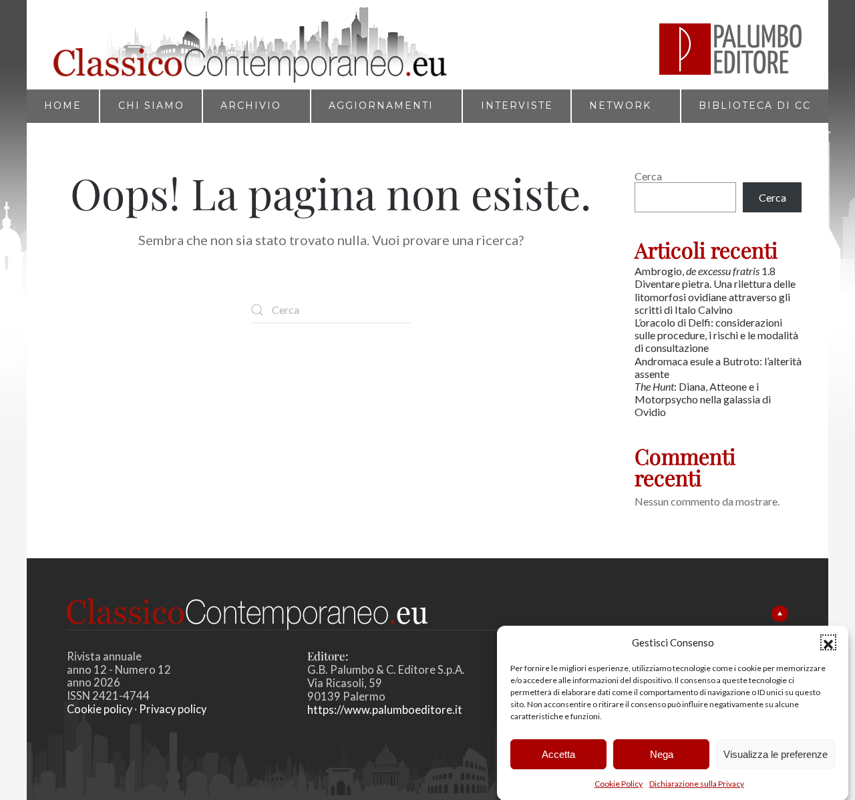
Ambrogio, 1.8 (706, 270)
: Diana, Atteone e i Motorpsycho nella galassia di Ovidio (703, 399)
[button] (828, 642)
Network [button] (620, 105)
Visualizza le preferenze (775, 753)
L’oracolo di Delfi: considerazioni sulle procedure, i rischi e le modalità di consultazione (716, 335)
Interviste (517, 105)
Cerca (648, 176)
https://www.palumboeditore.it (384, 710)
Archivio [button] (250, 105)
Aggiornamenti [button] (381, 105)
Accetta (558, 753)
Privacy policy (172, 709)
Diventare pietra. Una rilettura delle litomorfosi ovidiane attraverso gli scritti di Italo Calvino (715, 296)
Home (62, 105)
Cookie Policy (618, 784)
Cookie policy (99, 709)
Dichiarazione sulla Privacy (696, 784)
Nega (661, 753)
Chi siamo (151, 105)
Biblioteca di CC (755, 105)
